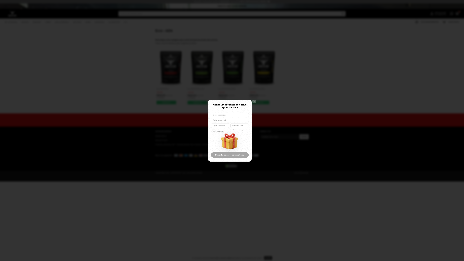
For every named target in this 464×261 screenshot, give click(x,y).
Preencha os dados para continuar (229, 155)
